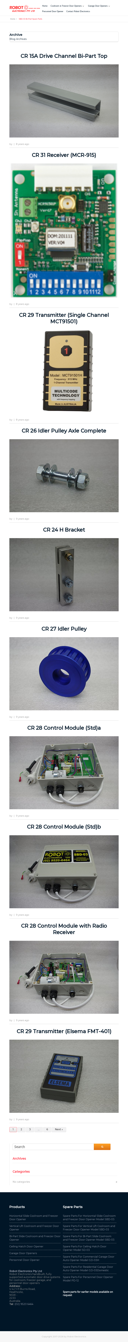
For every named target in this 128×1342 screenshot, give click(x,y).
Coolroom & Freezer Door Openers (66, 6)
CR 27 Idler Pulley (64, 629)
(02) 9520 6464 (24, 1304)
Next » (59, 1129)
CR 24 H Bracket (64, 530)
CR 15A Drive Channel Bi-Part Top (64, 56)
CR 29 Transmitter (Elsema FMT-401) (64, 1031)
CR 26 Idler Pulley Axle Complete (64, 430)
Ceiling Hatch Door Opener (26, 1246)
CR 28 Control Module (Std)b (64, 827)
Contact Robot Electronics (78, 11)
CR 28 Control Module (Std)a (64, 728)
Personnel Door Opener (52, 11)
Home (44, 6)
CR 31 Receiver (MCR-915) (64, 155)
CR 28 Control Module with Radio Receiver (64, 929)
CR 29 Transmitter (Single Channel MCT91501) (64, 318)
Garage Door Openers (98, 6)
